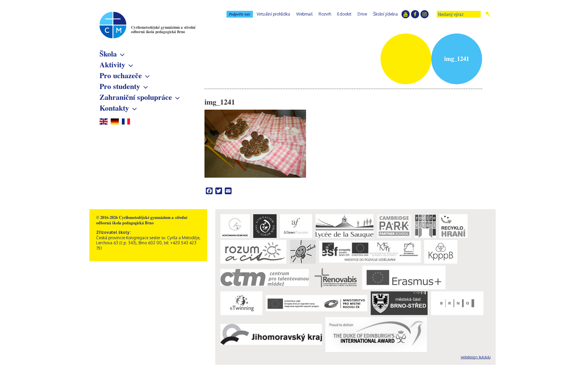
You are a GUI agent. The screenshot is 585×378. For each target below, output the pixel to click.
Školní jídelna (385, 14)
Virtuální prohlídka (273, 14)
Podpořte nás (240, 14)
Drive (362, 14)
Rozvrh (325, 14)
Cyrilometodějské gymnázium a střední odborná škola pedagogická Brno (163, 30)
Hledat (488, 14)
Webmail (304, 14)
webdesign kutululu (476, 357)
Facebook (415, 14)
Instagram (424, 14)
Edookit (344, 14)
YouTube (406, 14)
